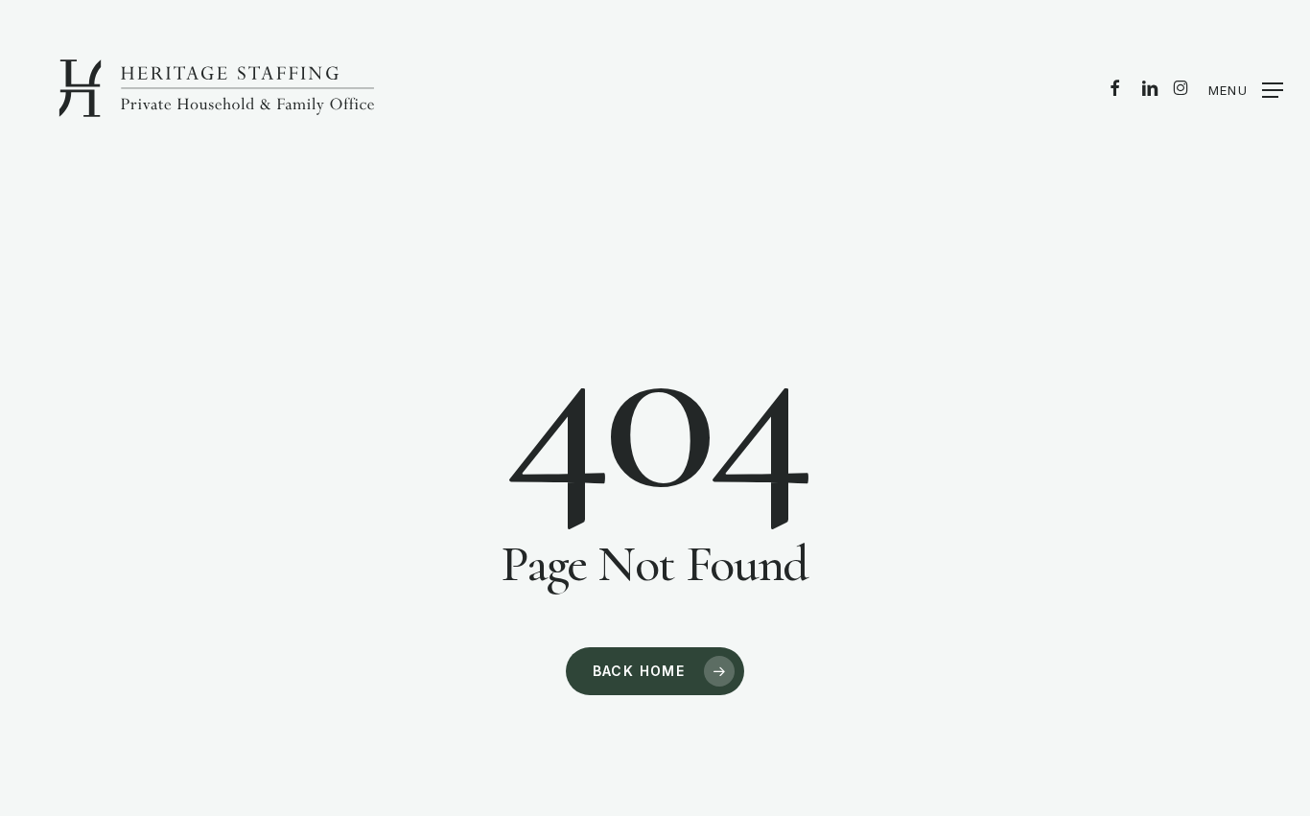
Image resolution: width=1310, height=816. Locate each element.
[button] (1245, 89)
